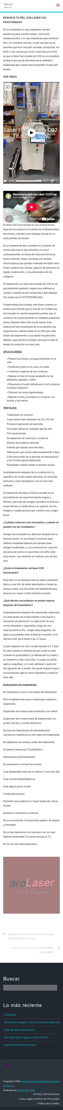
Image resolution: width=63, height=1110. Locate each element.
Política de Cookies (48, 1103)
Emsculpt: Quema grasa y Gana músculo (26, 1037)
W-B (33, 1090)
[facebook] (7, 1065)
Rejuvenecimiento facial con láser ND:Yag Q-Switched (31, 936)
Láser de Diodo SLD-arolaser (20, 1045)
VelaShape (10, 1014)
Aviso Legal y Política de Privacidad (39, 1098)
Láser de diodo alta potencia (19, 1030)
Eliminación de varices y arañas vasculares (32, 950)
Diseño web (23, 1090)
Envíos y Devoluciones (46, 1094)
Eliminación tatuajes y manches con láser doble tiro (32, 1022)
